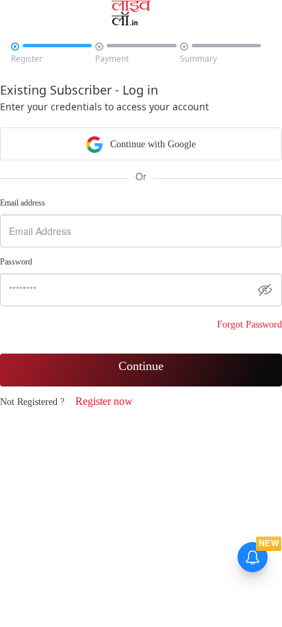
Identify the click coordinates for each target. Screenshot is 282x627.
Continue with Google (151, 144)
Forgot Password (249, 324)
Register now (104, 401)
